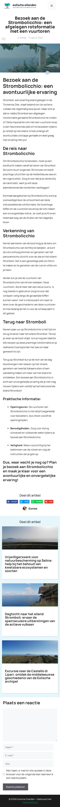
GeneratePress (30, 802)
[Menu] (52, 5)
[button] (12, 501)
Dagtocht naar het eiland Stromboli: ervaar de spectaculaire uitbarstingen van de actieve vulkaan (30, 619)
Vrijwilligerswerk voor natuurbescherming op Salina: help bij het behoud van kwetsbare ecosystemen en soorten (28, 564)
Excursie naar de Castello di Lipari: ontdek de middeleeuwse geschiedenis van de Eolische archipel (29, 676)
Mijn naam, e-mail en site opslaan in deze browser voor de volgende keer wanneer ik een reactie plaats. (29, 774)
